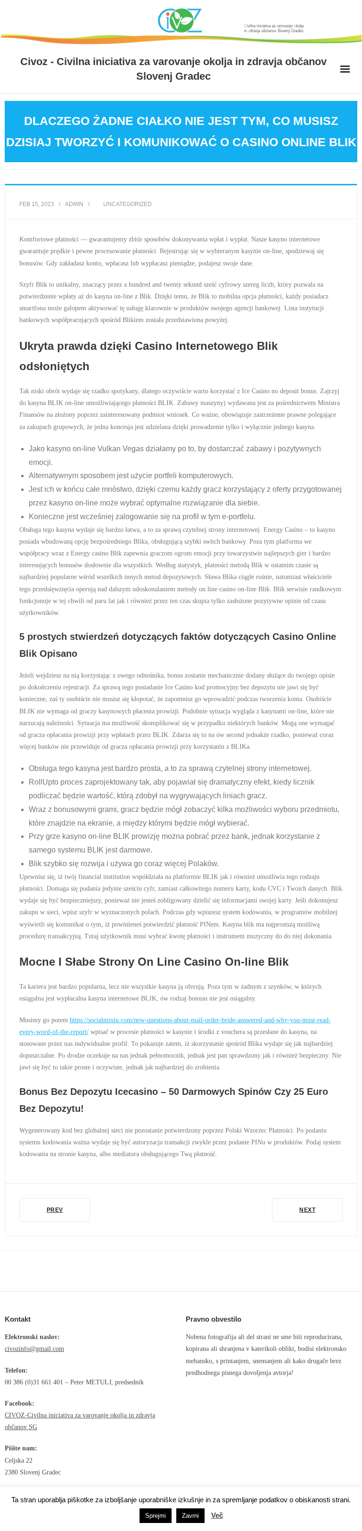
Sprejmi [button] (155, 1515)
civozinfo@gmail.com (34, 1348)
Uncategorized (127, 204)
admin (74, 204)
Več (217, 1515)
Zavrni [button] (190, 1515)
